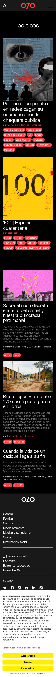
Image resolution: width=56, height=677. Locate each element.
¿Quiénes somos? (15, 556)
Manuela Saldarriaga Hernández (24, 124)
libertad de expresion (14, 134)
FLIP (30, 134)
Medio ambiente (13, 528)
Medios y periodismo (17, 532)
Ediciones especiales (16, 565)
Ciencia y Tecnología (14, 129)
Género (8, 514)
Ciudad (7, 537)
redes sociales (34, 129)
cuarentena (9, 242)
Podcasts (9, 561)
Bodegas (30, 144)
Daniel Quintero (23, 139)
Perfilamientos (44, 144)
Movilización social (15, 542)
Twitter (38, 134)
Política (7, 237)
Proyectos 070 (12, 570)
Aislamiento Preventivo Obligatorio (32, 247)
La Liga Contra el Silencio (20, 436)
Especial (32, 242)
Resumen (8, 247)
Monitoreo (9, 149)
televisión (18, 485)
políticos (8, 139)
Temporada (44, 242)
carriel (17, 355)
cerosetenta (14, 232)
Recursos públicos (13, 144)
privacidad (38, 139)
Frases (21, 242)
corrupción (19, 441)
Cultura (7, 355)
